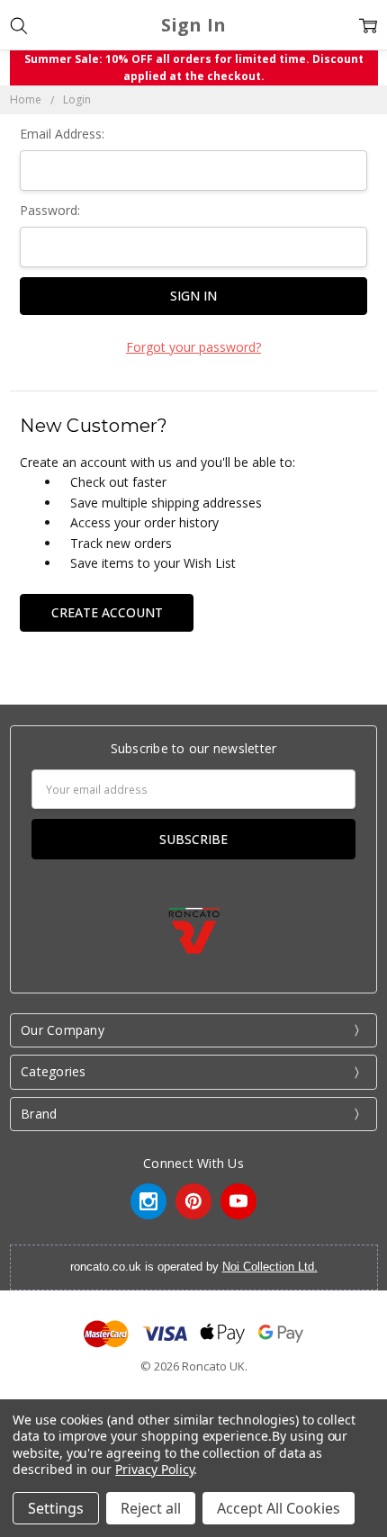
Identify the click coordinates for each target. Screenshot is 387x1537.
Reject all (151, 1508)
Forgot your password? (193, 346)
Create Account (107, 612)
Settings (56, 1508)
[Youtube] (238, 1201)
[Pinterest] (194, 1201)
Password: (50, 210)
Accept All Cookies (278, 1508)
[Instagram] (148, 1201)
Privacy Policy (154, 1469)
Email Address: (62, 133)
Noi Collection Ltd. (270, 1266)
